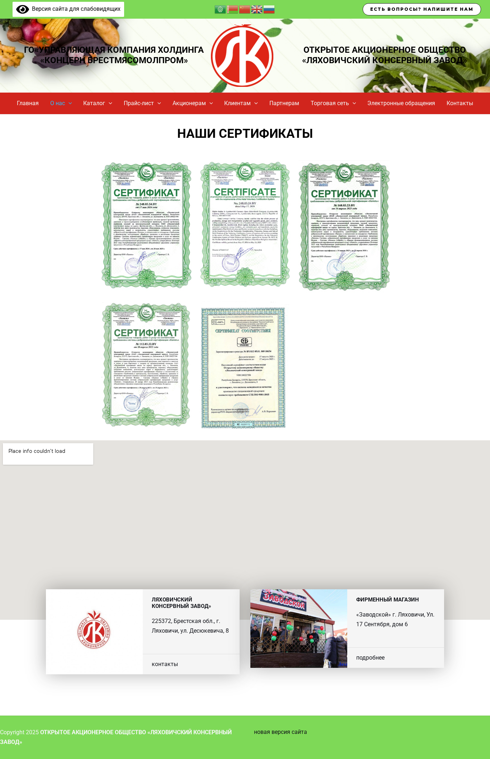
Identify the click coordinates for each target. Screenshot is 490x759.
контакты (165, 664)
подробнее (370, 657)
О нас (57, 103)
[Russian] (269, 8)
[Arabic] (221, 8)
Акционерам (189, 103)
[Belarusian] (233, 8)
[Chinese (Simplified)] (245, 8)
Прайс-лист (139, 103)
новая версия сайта (280, 731)
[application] (68, 103)
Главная (28, 103)
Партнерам (284, 103)
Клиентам (237, 103)
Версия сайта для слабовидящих (75, 8)
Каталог (94, 103)
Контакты (460, 103)
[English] (257, 8)
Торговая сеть (330, 103)
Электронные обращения (401, 103)
